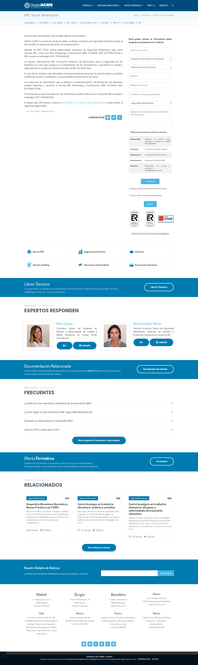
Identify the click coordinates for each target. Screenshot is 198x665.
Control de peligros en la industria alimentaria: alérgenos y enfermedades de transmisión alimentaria (147, 508)
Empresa (87, 5)
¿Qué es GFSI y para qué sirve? (41, 429)
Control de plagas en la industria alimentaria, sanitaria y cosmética (96, 505)
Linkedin (85, 345)
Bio (64, 345)
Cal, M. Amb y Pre (89, 22)
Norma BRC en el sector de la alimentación (83, 102)
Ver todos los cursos (99, 547)
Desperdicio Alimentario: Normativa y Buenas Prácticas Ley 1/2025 (47, 505)
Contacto (163, 5)
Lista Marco (29, 22)
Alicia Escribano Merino (147, 324)
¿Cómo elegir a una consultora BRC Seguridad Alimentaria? (58, 412)
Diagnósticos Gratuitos (94, 251)
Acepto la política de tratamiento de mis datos (148, 188)
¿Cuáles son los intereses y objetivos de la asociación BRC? (58, 403)
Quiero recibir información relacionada (145, 195)
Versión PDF (38, 251)
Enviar (150, 204)
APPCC (116, 22)
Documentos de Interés (146, 265)
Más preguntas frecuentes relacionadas (99, 440)
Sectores (146, 15)
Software (139, 251)
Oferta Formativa (132, 5)
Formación (161, 461)
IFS (139, 22)
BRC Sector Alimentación (42, 111)
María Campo (64, 324)
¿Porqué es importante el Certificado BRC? (48, 420)
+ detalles (150, 181)
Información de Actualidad (96, 265)
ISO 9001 (105, 22)
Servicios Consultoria (107, 5)
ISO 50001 (44, 22)
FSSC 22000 (129, 22)
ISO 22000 (58, 22)
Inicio (136, 15)
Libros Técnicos (159, 287)
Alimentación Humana (164, 15)
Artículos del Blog (41, 265)
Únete (150, 5)
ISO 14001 (72, 22)
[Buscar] (173, 5)
